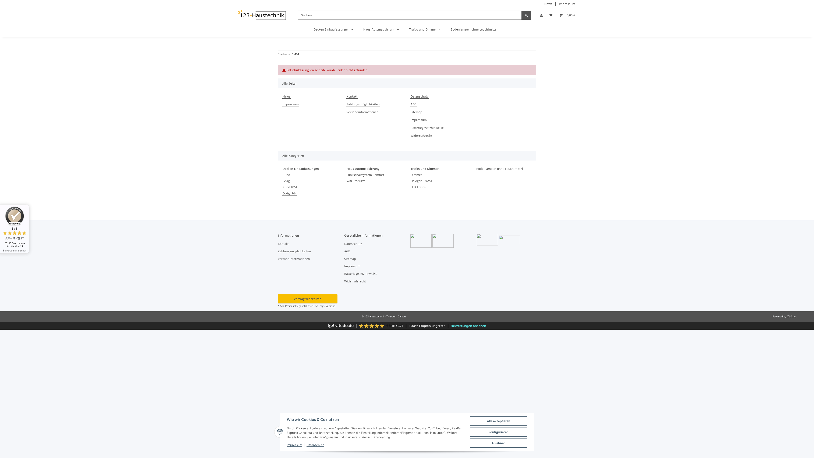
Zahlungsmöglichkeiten (363, 104)
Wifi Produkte (356, 181)
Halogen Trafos (421, 181)
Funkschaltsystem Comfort (365, 175)
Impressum (294, 445)
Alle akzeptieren (498, 421)
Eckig (286, 181)
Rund (286, 175)
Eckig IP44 (290, 193)
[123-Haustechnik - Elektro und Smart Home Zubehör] (262, 15)
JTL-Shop (792, 316)
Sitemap (416, 112)
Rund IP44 (290, 187)
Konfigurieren (499, 432)
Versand (330, 306)
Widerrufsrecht (421, 136)
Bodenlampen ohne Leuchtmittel (499, 169)
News (548, 4)
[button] (541, 15)
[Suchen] (526, 15)
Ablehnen (499, 443)
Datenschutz (315, 445)
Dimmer (416, 175)
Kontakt (352, 96)
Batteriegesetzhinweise (427, 128)
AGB (414, 104)
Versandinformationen (363, 112)
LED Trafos (418, 187)
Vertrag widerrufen (307, 299)
